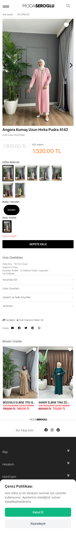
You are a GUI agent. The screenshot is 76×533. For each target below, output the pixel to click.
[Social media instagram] (52, 430)
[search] (68, 6)
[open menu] (6, 6)
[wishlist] (34, 349)
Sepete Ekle (38, 244)
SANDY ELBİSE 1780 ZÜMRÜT (55, 402)
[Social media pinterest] (58, 430)
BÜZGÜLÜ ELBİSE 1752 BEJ (19, 402)
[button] (38, 279)
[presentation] (5, 65)
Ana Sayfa (7, 14)
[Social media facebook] (46, 430)
